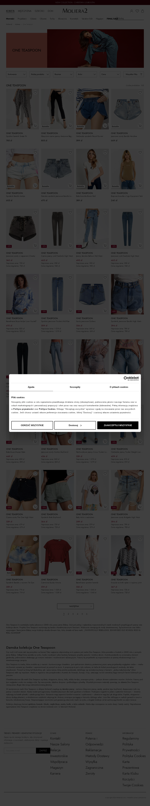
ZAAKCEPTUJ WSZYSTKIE (118, 425)
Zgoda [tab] (31, 387)
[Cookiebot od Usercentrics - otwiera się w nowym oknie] (126, 378)
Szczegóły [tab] (75, 387)
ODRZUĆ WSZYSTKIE (32, 425)
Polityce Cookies (47, 409)
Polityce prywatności (23, 409)
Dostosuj (73, 425)
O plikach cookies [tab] (119, 387)
